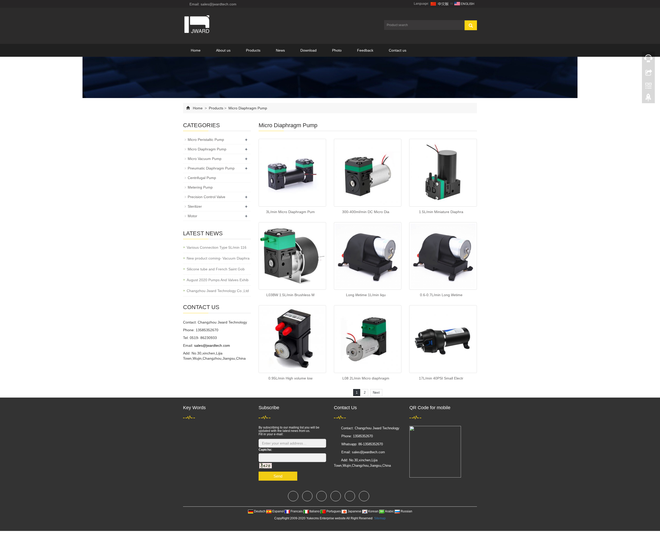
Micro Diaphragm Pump (247, 108)
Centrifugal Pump (202, 178)
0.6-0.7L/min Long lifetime (441, 295)
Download (308, 50)
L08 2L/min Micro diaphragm (365, 378)
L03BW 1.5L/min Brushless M (290, 295)
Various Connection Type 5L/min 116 (216, 247)
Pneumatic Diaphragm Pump (211, 168)
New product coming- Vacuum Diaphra (218, 258)
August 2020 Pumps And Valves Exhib (218, 280)
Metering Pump (200, 187)
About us (223, 50)
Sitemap (380, 518)
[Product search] (471, 25)
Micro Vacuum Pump (204, 159)
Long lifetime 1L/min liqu (366, 295)
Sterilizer (195, 206)
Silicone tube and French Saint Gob (216, 269)
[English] (464, 3)
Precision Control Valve (206, 197)
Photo (337, 50)
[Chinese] (440, 3)
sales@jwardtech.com (212, 345)
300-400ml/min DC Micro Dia (365, 212)
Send (278, 476)
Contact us (397, 50)
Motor (192, 216)
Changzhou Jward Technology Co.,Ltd (218, 291)
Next (376, 392)
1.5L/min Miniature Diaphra (441, 212)
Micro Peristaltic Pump (206, 140)
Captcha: (265, 449)
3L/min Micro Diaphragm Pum (290, 212)
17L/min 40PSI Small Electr (441, 378)
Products (253, 50)
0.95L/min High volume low (290, 378)
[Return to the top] (648, 98)
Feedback (365, 50)
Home (196, 50)
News (280, 50)
